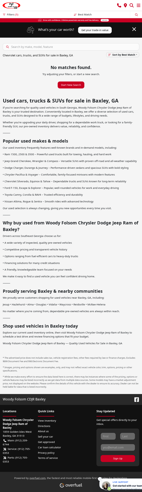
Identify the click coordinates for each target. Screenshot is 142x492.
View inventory (47, 420)
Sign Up (117, 458)
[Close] (134, 29)
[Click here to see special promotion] (71, 20)
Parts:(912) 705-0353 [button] (15, 459)
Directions (44, 426)
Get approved (46, 442)
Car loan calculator (49, 447)
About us (43, 431)
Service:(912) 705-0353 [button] (16, 451)
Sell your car (45, 436)
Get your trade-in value (94, 30)
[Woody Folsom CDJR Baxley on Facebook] (135, 399)
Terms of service (48, 458)
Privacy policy (46, 452)
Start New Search (71, 85)
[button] (119, 5)
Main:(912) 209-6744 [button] (15, 442)
